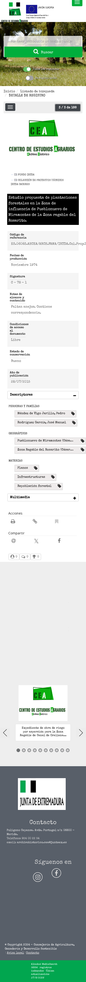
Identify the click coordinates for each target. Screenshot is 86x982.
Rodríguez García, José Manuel (41, 422)
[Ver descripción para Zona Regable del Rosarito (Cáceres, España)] (83, 450)
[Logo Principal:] (14, 12)
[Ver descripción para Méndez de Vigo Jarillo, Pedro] (73, 414)
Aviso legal (15, 953)
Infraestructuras (31, 477)
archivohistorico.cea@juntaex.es (42, 842)
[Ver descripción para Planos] (36, 468)
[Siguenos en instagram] (38, 877)
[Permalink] (35, 522)
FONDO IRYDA (26, 175)
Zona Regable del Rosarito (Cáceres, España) (48, 449)
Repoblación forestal (34, 486)
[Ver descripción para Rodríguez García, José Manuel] (74, 423)
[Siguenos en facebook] (56, 873)
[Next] (81, 733)
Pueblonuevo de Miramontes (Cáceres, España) (48, 440)
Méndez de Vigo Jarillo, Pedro (41, 413)
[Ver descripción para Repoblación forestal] (59, 486)
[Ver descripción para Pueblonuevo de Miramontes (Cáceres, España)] (83, 441)
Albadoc (36, 964)
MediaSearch (49, 964)
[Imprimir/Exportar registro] (13, 522)
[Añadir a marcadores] (57, 522)
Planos (22, 468)
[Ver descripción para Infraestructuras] (53, 477)
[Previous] (5, 733)
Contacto (32, 953)
